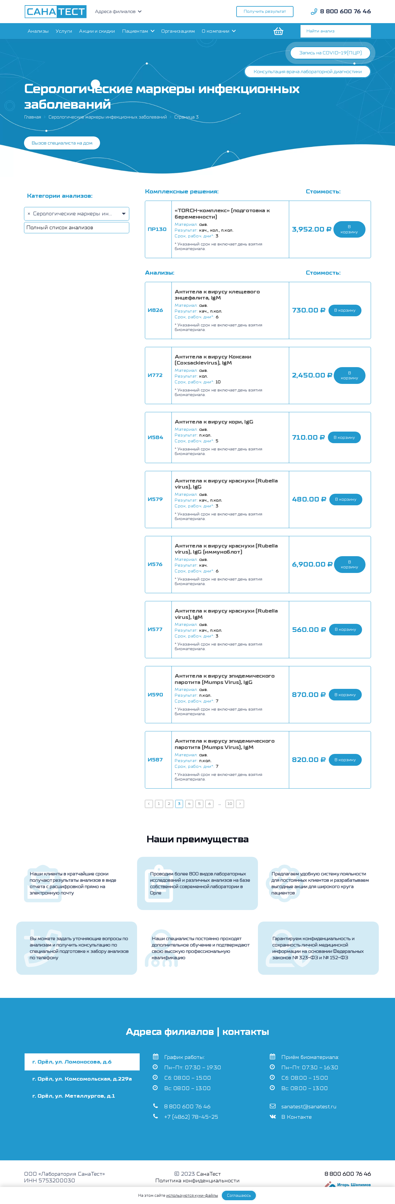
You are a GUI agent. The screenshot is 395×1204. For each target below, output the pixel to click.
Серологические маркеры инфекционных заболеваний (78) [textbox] (109, 214)
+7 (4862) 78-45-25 (191, 1117)
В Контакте (296, 1117)
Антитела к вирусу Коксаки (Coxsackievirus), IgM (213, 360)
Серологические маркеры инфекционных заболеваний (108, 117)
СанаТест (208, 1174)
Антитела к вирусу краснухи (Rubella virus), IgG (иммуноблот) (226, 549)
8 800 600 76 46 (187, 1107)
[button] (349, 229)
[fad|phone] (314, 11)
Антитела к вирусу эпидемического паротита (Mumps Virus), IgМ (224, 744)
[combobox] (76, 214)
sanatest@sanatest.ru (309, 1107)
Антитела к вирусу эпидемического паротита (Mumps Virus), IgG (224, 679)
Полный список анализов (59, 228)
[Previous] (149, 804)
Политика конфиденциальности (197, 1181)
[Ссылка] (56, 11)
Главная (32, 117)
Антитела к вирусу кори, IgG (214, 422)
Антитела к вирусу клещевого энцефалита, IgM (217, 295)
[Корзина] (277, 31)
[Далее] (240, 804)
